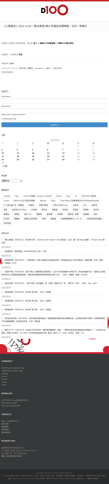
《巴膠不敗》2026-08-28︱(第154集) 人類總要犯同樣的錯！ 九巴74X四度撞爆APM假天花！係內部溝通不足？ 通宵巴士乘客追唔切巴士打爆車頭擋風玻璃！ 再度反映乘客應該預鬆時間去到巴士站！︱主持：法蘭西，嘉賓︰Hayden (53, 273)
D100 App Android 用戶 (10, 406)
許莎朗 (6, 219)
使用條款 (5, 430)
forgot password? (18, 114)
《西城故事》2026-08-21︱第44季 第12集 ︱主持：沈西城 (27, 301)
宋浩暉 (34, 210)
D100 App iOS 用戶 (9, 403)
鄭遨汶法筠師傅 (30, 219)
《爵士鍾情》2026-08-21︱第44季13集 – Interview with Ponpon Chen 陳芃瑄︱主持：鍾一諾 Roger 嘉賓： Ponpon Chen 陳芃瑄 (53, 241)
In (76, 196)
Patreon (4, 379)
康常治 (44, 210)
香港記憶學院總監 (94, 219)
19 (33, 156)
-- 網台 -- (48, 68)
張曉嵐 (54, 210)
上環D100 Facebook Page (12, 371)
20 (48, 156)
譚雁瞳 (16, 219)
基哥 (5, 210)
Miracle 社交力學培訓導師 (24, 201)
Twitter (4, 385)
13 (48, 153)
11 (18, 153)
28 (63, 159)
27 (48, 159)
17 (3, 156)
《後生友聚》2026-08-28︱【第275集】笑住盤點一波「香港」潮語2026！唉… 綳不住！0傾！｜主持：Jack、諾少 (50, 283)
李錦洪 (11, 64)
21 (63, 156)
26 (33, 159)
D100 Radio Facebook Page (12, 368)
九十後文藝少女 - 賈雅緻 (14, 205)
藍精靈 (86, 214)
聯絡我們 (5, 427)
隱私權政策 (6, 432)
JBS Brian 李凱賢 (88, 196)
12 (33, 153)
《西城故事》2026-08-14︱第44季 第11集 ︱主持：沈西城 (27, 309)
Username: (6, 96)
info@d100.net (13, 421)
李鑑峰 (86, 210)
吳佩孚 (94, 205)
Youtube (4, 374)
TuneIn (4, 382)
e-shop (4, 376)
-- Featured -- (39, 68)
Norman (43, 201)
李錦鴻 (75, 210)
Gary (68, 196)
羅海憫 (49, 214)
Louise (6, 201)
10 (3, 153)
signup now (5, 114)
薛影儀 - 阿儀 (73, 214)
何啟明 (31, 205)
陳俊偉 (53, 219)
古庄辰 (75, 205)
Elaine (58, 196)
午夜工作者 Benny (60, 205)
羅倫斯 (39, 214)
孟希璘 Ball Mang (19, 210)
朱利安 (65, 210)
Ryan (53, 201)
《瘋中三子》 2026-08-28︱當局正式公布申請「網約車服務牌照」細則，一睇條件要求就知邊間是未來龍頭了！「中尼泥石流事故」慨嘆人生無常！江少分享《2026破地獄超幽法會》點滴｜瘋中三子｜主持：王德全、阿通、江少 (53, 331)
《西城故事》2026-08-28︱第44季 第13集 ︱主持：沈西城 (27, 292)
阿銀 (44, 219)
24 (3, 159)
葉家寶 (60, 214)
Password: (6, 106)
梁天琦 (96, 210)
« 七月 (4, 166)
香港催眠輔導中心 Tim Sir (71, 219)
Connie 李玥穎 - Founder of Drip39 (37, 196)
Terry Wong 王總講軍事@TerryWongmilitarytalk (79, 201)
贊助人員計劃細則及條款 (11, 456)
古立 (85, 205)
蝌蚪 (95, 214)
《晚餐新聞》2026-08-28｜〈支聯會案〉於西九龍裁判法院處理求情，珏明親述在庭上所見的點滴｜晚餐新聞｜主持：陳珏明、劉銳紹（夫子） (52, 261)
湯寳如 (16, 214)
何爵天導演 (43, 205)
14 (63, 153)
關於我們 (5, 424)
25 (18, 159)
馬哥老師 (7, 223)
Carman (7, 196)
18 (18, 156)
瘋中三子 (28, 214)
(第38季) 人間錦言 (26, 68)
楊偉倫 (6, 214)
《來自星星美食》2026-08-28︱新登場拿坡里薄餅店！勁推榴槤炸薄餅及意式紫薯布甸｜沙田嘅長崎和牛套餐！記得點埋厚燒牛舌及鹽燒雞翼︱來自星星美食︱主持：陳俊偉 (53, 319)
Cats (17, 196)
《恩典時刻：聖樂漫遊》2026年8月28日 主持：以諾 (25, 251)
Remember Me (10, 119)
